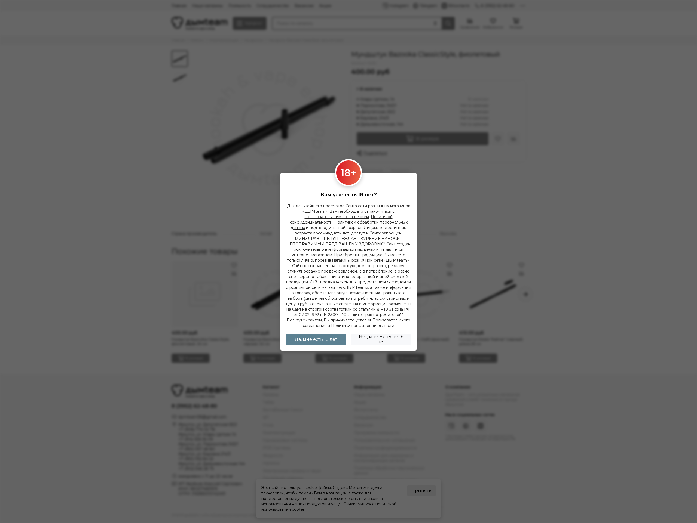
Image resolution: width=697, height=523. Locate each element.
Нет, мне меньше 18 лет (381, 339)
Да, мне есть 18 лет (316, 339)
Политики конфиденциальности (362, 325)
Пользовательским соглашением (337, 216)
